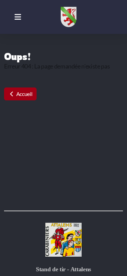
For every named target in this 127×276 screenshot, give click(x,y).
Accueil (23, 94)
